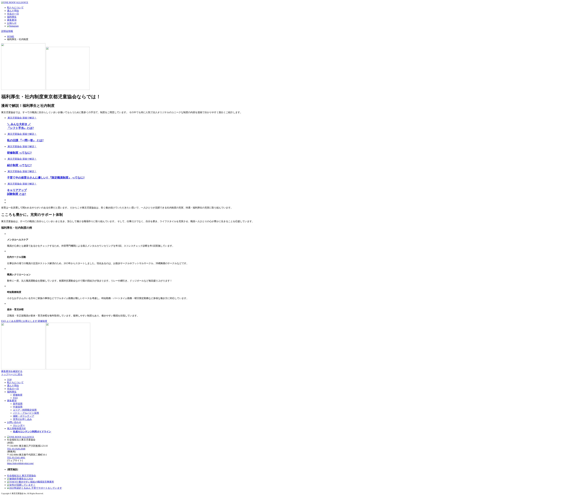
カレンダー (19, 425)
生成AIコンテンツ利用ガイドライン (32, 431)
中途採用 (17, 407)
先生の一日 (13, 14)
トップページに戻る (11, 374)
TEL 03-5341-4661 (16, 457)
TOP (9, 379)
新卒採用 (17, 403)
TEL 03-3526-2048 (16, 449)
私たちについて (15, 7)
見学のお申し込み (22, 419)
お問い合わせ (14, 422)
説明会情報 (7, 31)
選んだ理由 (13, 10)
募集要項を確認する (11, 371)
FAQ (15, 398)
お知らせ (12, 23)
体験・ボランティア (23, 416)
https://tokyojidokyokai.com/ (20, 463)
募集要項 (12, 20)
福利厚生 (12, 17)
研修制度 (42, 321)
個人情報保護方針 (16, 428)
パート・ (26, 413)
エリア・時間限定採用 (25, 410)
